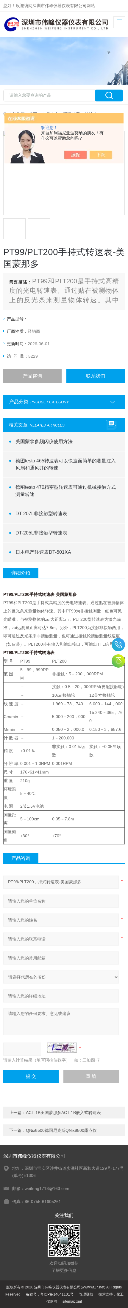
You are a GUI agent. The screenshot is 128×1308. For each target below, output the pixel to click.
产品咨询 (32, 375)
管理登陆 (86, 1294)
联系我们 (95, 375)
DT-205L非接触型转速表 (41, 532)
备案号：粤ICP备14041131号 (50, 1294)
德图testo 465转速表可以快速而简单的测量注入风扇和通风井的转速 (65, 464)
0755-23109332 (118, 644)
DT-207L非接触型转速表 (41, 513)
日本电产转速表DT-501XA (43, 552)
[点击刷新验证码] (62, 1048)
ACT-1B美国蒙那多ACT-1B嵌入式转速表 (63, 1112)
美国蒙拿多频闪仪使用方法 (44, 441)
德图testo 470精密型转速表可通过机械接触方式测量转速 (65, 491)
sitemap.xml (72, 1301)
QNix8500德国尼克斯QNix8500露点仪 (61, 1130)
